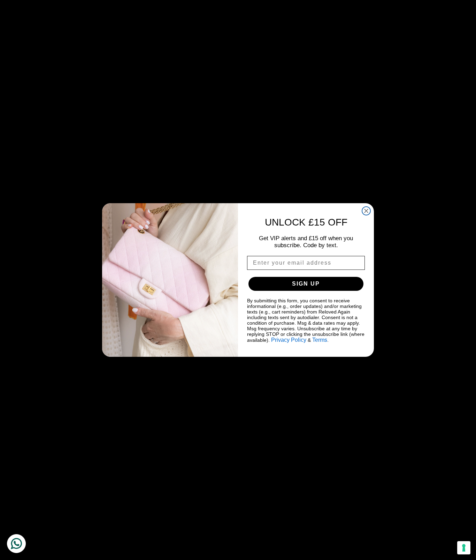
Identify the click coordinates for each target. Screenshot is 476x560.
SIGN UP (306, 284)
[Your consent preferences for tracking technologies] (463, 547)
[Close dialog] (366, 211)
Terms (319, 340)
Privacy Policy (288, 340)
